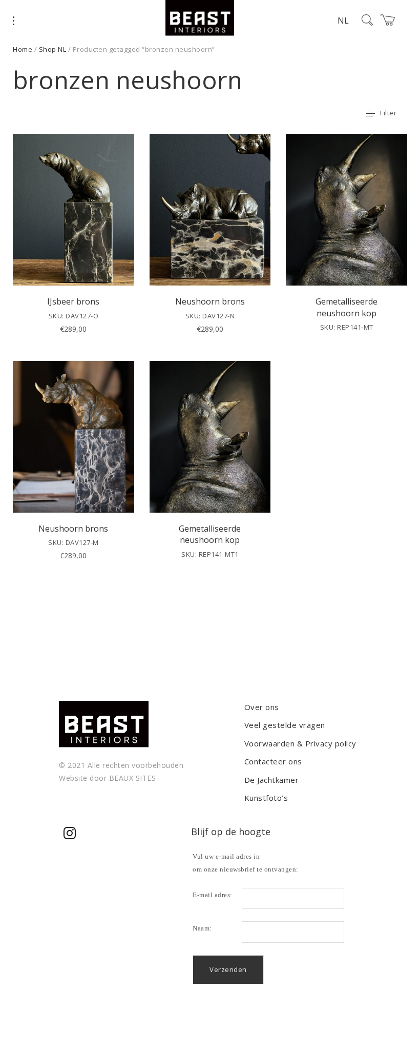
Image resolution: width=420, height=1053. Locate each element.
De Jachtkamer (271, 780)
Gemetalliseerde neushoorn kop (346, 307)
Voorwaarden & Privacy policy (300, 743)
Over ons (261, 707)
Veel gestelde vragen (284, 725)
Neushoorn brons (210, 301)
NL (343, 20)
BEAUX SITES (132, 778)
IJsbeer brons (73, 301)
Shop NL (53, 49)
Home (22, 49)
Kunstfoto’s (266, 798)
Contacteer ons (273, 761)
